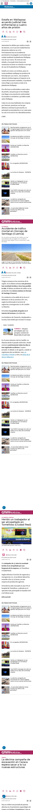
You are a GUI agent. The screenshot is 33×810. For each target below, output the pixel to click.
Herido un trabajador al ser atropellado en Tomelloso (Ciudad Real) (19, 182)
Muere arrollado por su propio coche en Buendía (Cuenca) (22, 332)
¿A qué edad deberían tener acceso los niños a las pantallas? (19, 209)
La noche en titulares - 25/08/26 (20, 172)
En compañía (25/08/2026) (19, 163)
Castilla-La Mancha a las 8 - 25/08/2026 (19, 155)
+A (27, 41)
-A (30, 41)
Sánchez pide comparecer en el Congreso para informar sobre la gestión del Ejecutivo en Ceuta (20, 129)
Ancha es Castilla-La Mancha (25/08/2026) (19, 146)
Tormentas (12, 1)
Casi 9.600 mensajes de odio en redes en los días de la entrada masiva (20, 191)
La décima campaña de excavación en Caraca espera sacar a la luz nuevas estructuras (20, 200)
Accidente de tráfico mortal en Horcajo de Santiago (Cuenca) (20, 137)
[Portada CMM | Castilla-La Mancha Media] (6, 3)
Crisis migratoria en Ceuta (23, 1)
